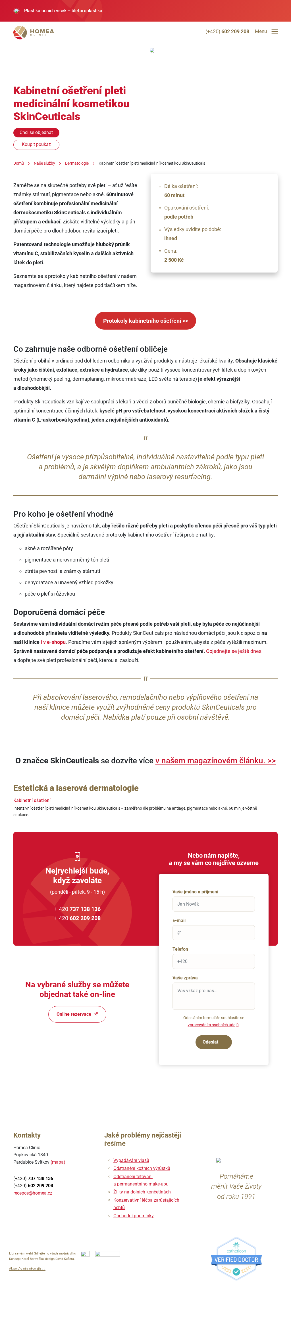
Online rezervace (74, 1014)
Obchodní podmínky (133, 1215)
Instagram (61, 1209)
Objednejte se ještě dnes (233, 651)
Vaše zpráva (185, 978)
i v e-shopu (53, 642)
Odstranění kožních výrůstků (141, 1168)
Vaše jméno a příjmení (195, 892)
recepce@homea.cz (32, 1193)
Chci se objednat (36, 132)
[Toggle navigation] (274, 31)
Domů (18, 163)
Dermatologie (77, 163)
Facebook (42, 1209)
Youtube (22, 1209)
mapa (58, 1162)
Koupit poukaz (36, 144)
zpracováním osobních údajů (213, 1025)
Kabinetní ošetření (32, 800)
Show (271, 810)
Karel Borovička (33, 1259)
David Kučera (64, 1259)
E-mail (179, 920)
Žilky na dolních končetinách (142, 1192)
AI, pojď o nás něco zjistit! (27, 1268)
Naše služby (44, 163)
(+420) (227, 31)
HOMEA (34, 32)
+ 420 (77, 909)
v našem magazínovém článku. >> (215, 760)
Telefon (180, 949)
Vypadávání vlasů (131, 1160)
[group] (145, 10)
